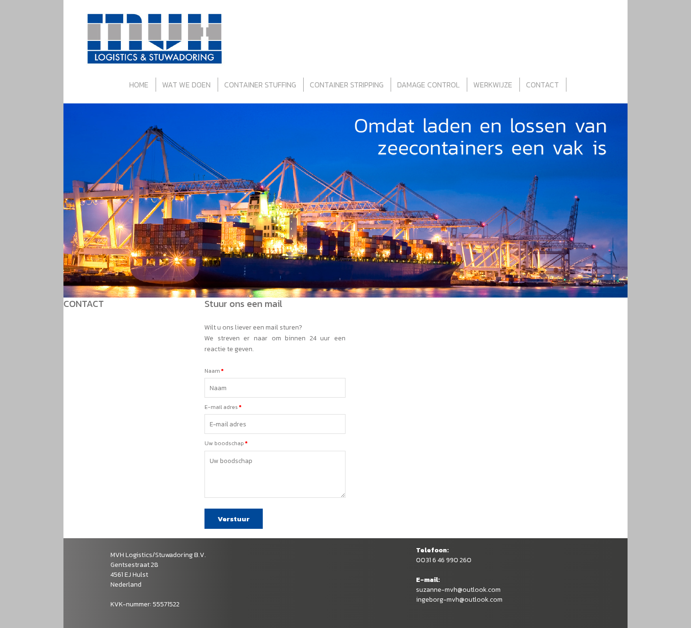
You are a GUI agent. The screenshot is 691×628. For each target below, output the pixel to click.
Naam (212, 371)
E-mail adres (221, 407)
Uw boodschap (224, 443)
